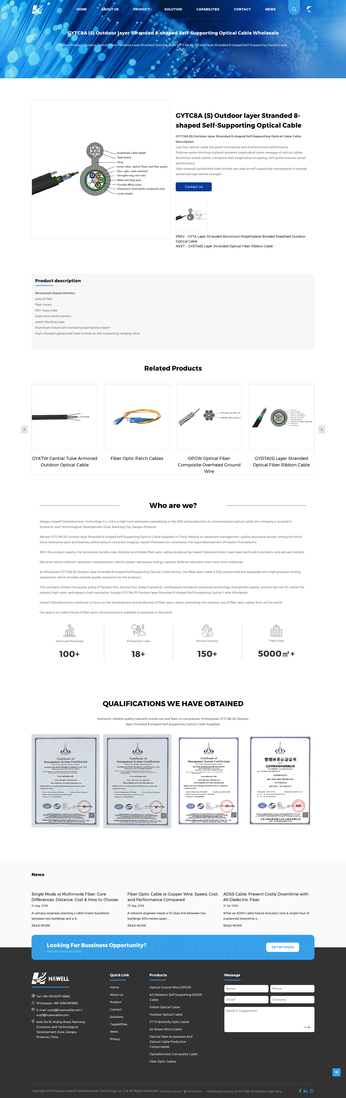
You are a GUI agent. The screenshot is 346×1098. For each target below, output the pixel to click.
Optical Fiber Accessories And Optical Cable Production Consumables (171, 1041)
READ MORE (41, 925)
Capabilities (207, 9)
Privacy (115, 1039)
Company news (277, 18)
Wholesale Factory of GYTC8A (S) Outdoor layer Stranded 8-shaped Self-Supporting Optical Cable (245, 1091)
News (270, 9)
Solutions (116, 1017)
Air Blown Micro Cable (166, 1029)
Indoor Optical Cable (165, 1007)
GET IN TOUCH (283, 947)
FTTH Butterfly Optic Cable (169, 1022)
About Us (110, 9)
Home (82, 9)
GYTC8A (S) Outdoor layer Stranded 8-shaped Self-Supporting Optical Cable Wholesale (184, 592)
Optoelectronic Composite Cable (174, 1054)
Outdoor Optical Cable (155, 16)
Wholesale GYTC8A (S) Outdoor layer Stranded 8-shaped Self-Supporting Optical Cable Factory (112, 572)
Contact (242, 9)
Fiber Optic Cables (163, 1061)
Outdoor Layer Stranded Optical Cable (147, 45)
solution (173, 9)
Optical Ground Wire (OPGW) (153, 18)
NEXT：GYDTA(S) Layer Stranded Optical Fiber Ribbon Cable (224, 246)
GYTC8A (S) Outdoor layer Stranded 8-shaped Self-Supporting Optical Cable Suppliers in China (118, 537)
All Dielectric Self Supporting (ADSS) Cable (156, 17)
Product (141, 9)
